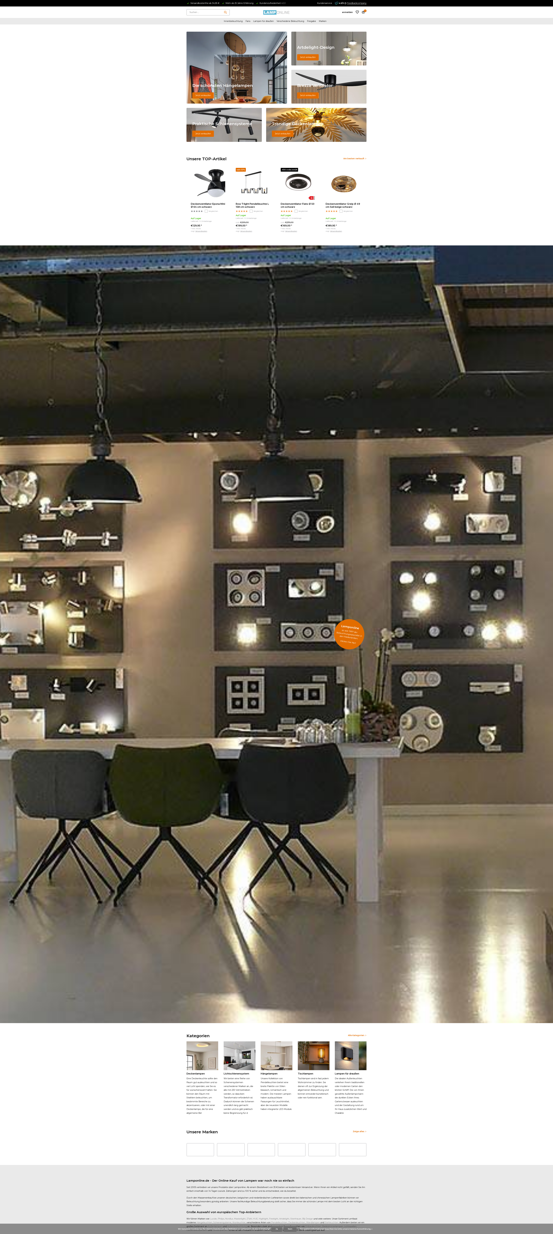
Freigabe (311, 21)
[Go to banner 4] (224, 125)
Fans (248, 21)
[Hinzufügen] (224, 229)
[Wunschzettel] (357, 12)
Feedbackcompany (357, 3)
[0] (362, 12)
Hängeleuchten (204, 1222)
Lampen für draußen (263, 21)
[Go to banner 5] (316, 125)
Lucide (213, 1218)
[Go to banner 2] (329, 48)
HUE (255, 1218)
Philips (221, 1218)
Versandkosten (201, 231)
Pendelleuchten (279, 1222)
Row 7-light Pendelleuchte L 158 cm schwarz (252, 205)
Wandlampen (313, 1222)
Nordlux (229, 1218)
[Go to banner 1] (236, 68)
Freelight (273, 1218)
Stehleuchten (331, 1222)
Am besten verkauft (353, 158)
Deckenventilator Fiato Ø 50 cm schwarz (297, 205)
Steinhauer (295, 1218)
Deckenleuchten (296, 1222)
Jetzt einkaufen (203, 95)
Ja (277, 1229)
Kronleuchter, (239, 1222)
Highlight (263, 1218)
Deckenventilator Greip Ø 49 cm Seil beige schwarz (343, 205)
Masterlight (240, 1218)
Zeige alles (358, 1131)
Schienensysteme (222, 1222)
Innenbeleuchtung (233, 21)
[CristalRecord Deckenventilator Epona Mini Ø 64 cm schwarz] (209, 184)
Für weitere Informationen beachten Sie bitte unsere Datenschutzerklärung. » (336, 1229)
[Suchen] (225, 12)
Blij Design (307, 1218)
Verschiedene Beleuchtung (290, 21)
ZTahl (249, 1218)
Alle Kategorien (356, 1035)
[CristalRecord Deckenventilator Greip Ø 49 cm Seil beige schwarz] (344, 184)
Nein (290, 1229)
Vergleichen (213, 211)
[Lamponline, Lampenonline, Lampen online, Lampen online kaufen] (276, 12)
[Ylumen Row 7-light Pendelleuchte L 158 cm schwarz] (254, 184)
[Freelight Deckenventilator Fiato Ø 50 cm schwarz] (299, 184)
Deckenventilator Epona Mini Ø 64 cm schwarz (208, 205)
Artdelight (284, 1218)
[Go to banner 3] (329, 87)
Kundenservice (324, 3)
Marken (322, 21)
